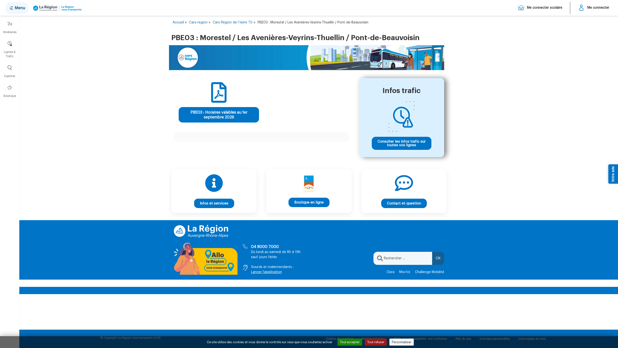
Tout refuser (375, 342)
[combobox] (402, 258)
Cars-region (198, 22)
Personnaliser (401, 342)
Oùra (390, 272)
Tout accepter (350, 342)
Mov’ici (404, 272)
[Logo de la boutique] (56, 8)
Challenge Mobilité (429, 272)
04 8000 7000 (265, 247)
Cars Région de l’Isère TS (233, 22)
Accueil (178, 22)
